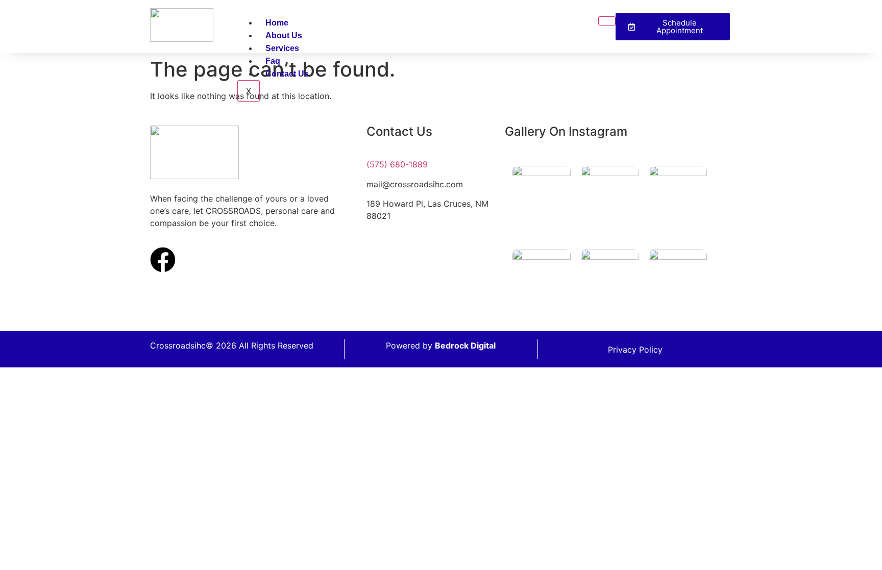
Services (282, 48)
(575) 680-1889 (397, 164)
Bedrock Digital (465, 345)
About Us (283, 35)
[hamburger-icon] (607, 21)
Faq (272, 61)
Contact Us (287, 73)
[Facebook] (163, 259)
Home (276, 22)
